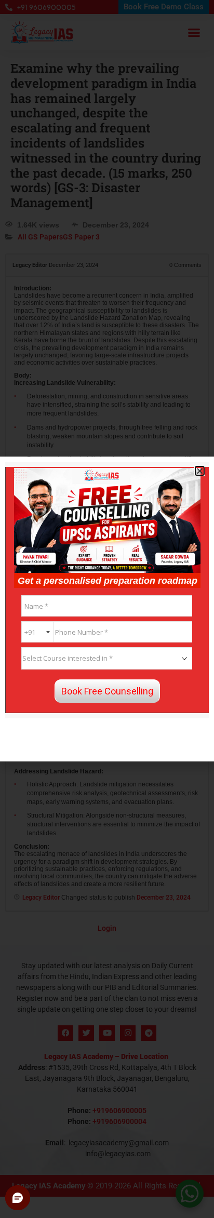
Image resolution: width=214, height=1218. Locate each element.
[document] (107, 609)
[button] (200, 471)
